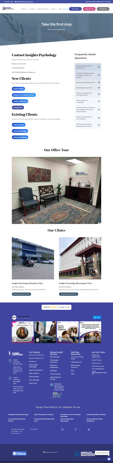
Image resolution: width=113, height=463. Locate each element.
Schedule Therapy (89, 9)
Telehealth (53, 371)
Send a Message (19, 131)
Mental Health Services (56, 353)
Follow (98, 317)
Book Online (75, 9)
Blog (60, 9)
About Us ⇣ (24, 9)
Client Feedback (20, 137)
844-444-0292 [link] (99, 369)
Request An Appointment (23, 95)
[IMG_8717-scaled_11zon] (56, 223)
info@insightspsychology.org (99, 373)
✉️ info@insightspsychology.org (24, 1)
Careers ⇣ (53, 9)
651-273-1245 (100, 366)
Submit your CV (96, 363)
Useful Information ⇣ (43, 9)
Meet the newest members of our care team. (98, 1)
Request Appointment (36, 370)
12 (63, 220)
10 (60, 220)
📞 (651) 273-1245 (7, 1)
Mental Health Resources (75, 366)
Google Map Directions (21, 294)
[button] (56, 307)
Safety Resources (76, 362)
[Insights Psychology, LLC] (50, 452)
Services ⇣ (32, 9)
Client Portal (103, 9)
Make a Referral (20, 101)
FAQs (72, 374)
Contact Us (65, 9)
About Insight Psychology (33, 366)
